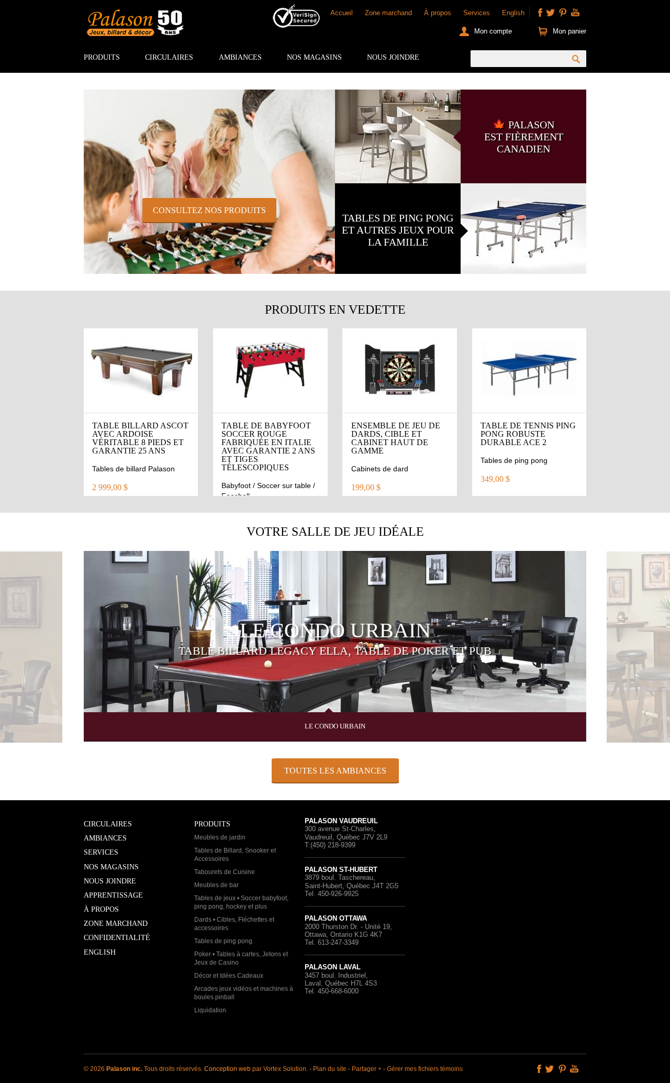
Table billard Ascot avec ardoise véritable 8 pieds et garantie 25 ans (140, 438)
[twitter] (550, 12)
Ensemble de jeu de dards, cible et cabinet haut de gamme (395, 438)
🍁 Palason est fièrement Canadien (523, 136)
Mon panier (569, 31)
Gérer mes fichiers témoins (425, 1069)
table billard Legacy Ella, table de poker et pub (335, 650)
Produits (102, 57)
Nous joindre (393, 57)
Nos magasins (314, 57)
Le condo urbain (335, 630)
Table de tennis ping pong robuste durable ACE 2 (528, 434)
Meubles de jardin (219, 837)
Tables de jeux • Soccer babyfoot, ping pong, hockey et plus (241, 902)
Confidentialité (117, 938)
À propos (437, 13)
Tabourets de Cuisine (224, 872)
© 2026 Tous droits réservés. (144, 1069)
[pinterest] (563, 12)
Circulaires (169, 57)
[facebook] (540, 12)
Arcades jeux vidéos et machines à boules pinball (243, 993)
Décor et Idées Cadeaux (228, 975)
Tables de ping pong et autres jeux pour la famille (398, 230)
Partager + (367, 1069)
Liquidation (210, 1010)
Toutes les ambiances (335, 770)
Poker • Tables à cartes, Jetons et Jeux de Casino (241, 958)
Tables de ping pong (223, 941)
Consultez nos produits (209, 210)
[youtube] (575, 12)
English (513, 13)
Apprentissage (113, 895)
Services (476, 13)
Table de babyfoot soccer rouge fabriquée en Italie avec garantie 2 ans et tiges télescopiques (268, 446)
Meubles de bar (216, 885)
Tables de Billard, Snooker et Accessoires (235, 855)
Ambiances (240, 57)
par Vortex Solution (279, 1069)
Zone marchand (388, 13)
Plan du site (330, 1069)
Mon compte (493, 31)
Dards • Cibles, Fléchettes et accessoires (234, 924)
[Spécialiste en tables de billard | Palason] (134, 25)
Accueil (341, 13)
